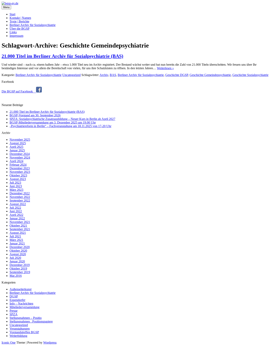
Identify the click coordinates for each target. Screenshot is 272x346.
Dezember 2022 (20, 193)
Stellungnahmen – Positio (26, 318)
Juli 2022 (15, 207)
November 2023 (20, 171)
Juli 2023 (15, 182)
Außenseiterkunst (20, 289)
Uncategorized (71, 75)
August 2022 (18, 204)
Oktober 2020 (18, 250)
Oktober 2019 (18, 268)
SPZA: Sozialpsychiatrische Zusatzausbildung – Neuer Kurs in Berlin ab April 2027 (62, 119)
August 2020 (18, 254)
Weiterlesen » (165, 68)
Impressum (16, 35)
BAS (113, 75)
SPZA (14, 314)
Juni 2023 (16, 186)
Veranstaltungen (20, 328)
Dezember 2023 (20, 168)
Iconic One (9, 342)
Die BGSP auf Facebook (19, 91)
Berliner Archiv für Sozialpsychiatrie (33, 25)
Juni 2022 (16, 211)
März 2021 (16, 240)
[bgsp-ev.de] (10, 3)
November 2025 (20, 139)
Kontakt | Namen (20, 17)
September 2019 (20, 272)
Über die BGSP (19, 28)
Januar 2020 (17, 261)
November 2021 (20, 222)
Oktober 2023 (18, 175)
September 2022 (20, 200)
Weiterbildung (18, 335)
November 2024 (20, 157)
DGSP (14, 296)
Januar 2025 (17, 150)
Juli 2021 (15, 236)
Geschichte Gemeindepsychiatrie (210, 75)
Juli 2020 (15, 257)
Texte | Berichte (19, 21)
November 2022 (20, 197)
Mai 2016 (16, 275)
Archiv (104, 75)
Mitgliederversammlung (24, 307)
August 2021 (18, 232)
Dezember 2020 (20, 247)
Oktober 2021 (18, 225)
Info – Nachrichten (21, 303)
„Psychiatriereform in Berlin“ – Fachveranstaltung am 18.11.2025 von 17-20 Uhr (60, 126)
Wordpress (50, 342)
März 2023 (16, 189)
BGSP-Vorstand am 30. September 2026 (35, 115)
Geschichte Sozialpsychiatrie (250, 75)
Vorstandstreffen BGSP (24, 332)
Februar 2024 (18, 164)
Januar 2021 (17, 243)
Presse (14, 310)
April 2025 (16, 146)
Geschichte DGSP (176, 75)
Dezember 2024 (20, 154)
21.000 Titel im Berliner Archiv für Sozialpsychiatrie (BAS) (62, 56)
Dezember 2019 (20, 265)
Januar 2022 (17, 218)
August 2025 (18, 143)
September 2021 (20, 229)
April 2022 (16, 214)
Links (13, 32)
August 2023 (18, 179)
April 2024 (16, 161)
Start (12, 14)
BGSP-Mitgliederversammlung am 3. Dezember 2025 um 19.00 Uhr (53, 122)
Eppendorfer (17, 300)
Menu (6, 7)
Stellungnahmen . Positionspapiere (31, 321)
